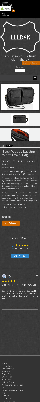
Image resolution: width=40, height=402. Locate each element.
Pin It (2, 146)
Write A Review (20, 256)
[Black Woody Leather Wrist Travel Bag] (20, 97)
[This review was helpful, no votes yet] (31, 307)
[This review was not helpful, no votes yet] (35, 307)
